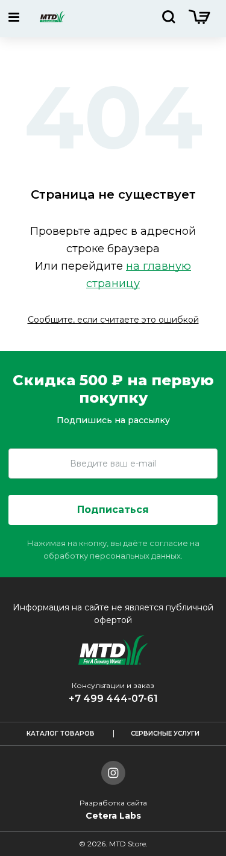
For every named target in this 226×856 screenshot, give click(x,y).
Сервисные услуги (165, 733)
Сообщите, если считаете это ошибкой (113, 319)
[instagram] (113, 775)
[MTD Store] (52, 19)
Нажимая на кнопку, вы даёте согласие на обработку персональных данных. (113, 549)
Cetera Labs (113, 815)
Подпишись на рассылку (113, 420)
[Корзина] (199, 21)
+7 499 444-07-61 (113, 698)
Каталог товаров (61, 733)
